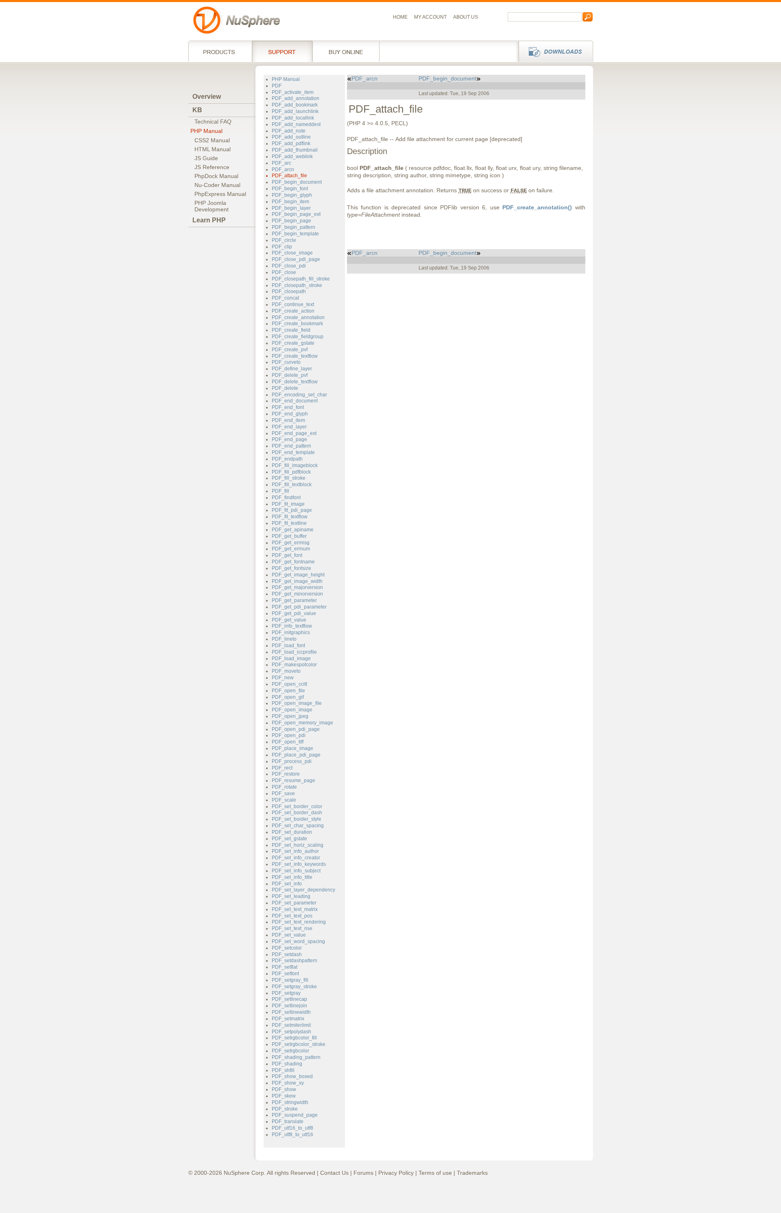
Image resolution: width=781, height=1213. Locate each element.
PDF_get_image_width (297, 581)
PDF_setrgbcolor (290, 1051)
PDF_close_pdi (289, 266)
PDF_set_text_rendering (299, 922)
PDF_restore (286, 774)
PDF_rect (282, 768)
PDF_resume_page (293, 780)
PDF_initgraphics (291, 632)
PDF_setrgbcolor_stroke (298, 1044)
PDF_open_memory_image (302, 723)
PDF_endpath (287, 459)
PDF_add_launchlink (295, 111)
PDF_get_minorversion (297, 594)
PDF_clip (282, 247)
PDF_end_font (288, 407)
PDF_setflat (284, 967)
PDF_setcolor (287, 948)
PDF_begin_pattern (293, 227)
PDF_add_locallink (293, 118)
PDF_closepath (289, 291)
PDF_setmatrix (288, 1019)
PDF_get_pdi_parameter (299, 607)
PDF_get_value (289, 620)
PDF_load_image (291, 658)
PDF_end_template (293, 452)
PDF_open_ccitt (289, 684)
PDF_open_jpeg (290, 716)
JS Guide (206, 158)
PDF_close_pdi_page (296, 259)
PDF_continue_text (293, 304)
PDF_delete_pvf (290, 375)
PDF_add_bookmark (295, 105)
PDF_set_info (287, 884)
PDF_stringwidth (290, 1102)
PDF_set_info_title (292, 877)
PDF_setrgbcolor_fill (294, 1038)
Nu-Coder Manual (217, 185)
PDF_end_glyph (290, 414)
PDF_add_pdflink (291, 143)
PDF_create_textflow (295, 356)
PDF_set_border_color (297, 806)
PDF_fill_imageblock (295, 465)
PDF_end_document (295, 401)
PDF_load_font (288, 645)
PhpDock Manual (216, 176)
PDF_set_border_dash (297, 812)
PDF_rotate (284, 787)
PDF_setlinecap (289, 999)
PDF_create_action (293, 311)
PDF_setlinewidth (291, 1012)
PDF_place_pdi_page (296, 755)
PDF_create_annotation (298, 317)
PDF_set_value (289, 935)
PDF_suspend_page (295, 1115)
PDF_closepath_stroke (297, 285)
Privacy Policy (396, 1173)
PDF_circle (284, 240)
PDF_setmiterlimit (291, 1025)
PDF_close (284, 272)
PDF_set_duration (292, 832)
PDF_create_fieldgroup (297, 336)
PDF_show (284, 1089)
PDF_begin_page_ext (296, 214)
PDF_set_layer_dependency (303, 890)
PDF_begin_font (290, 188)
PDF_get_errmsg (291, 543)
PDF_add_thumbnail (295, 150)
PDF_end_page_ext (294, 433)
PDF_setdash (287, 954)
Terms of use (435, 1173)
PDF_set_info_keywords (299, 864)
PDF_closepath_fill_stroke (301, 279)
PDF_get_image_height (298, 575)
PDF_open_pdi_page (296, 729)
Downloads (553, 51)
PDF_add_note (288, 131)
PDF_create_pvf (290, 349)
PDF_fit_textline (289, 523)
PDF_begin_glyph (292, 195)
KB (197, 110)
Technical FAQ (212, 121)
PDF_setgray (286, 993)
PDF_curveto (286, 362)
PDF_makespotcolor (294, 664)
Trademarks (472, 1173)
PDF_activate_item (293, 92)
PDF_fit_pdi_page (292, 510)
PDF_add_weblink (292, 156)
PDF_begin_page (291, 221)
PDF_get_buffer (289, 536)
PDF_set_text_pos (292, 916)
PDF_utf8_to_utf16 (292, 1134)
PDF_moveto (286, 671)
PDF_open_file (288, 690)
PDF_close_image (292, 253)
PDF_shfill (283, 1070)
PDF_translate (287, 1121)
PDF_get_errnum (291, 549)
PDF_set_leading (291, 896)
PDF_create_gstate (293, 343)
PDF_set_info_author (295, 851)
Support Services (282, 51)
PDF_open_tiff (287, 742)
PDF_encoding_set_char (299, 395)
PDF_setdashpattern (294, 960)
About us (465, 17)
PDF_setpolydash (291, 1032)
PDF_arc (281, 163)
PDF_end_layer (289, 427)
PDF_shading (287, 1064)
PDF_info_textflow (292, 626)
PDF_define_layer (292, 369)
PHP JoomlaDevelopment (211, 206)
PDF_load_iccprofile (294, 652)
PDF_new (283, 677)
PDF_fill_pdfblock (291, 472)
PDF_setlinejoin (289, 1006)
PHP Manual (206, 131)
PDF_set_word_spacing (298, 941)
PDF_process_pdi (292, 761)
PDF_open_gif (288, 697)
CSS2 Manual (212, 140)
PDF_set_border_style (296, 819)
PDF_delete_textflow (295, 382)
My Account (430, 17)
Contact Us (334, 1173)
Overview (206, 96)
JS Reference (211, 167)
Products (220, 51)
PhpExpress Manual (220, 194)
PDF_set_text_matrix (295, 909)
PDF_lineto (284, 639)
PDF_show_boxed (292, 1076)
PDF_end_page (289, 439)
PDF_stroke (285, 1109)
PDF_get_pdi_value (294, 613)
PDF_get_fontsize (291, 568)
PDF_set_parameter (294, 903)
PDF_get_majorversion (297, 587)
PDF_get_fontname (293, 562)
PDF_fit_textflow (290, 517)
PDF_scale (284, 800)
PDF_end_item (288, 420)
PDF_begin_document (297, 182)
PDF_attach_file (289, 175)
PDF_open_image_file (297, 703)
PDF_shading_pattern (296, 1057)
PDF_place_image (292, 748)
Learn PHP (209, 220)
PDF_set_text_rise (292, 928)
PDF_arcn (283, 169)
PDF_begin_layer (291, 208)
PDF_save (283, 793)
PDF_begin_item (290, 201)
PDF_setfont (285, 973)
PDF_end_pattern (291, 446)
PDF (276, 86)
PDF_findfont (286, 497)
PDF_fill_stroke (288, 478)
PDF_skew (284, 1096)
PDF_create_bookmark (297, 323)
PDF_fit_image (288, 504)
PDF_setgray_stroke (294, 986)
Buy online (346, 51)
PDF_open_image (292, 710)
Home (400, 17)
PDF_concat (285, 298)
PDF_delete (285, 388)
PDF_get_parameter (294, 600)
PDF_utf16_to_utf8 (292, 1128)
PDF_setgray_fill (290, 980)
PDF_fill (280, 491)
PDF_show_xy (288, 1083)
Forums (363, 1173)
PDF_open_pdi (288, 735)
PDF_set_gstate (289, 838)
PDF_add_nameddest (296, 124)
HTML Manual (212, 149)
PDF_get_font (287, 555)
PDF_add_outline (291, 137)
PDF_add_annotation (295, 98)
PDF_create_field (291, 330)
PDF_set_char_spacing (298, 825)
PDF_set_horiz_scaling (297, 845)
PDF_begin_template (295, 234)
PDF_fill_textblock (292, 484)
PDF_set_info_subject (296, 871)
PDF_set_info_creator (296, 858)
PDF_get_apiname (293, 530)
